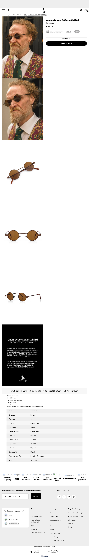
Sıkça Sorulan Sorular (57, 540)
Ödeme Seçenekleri (52, 391)
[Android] (53, 551)
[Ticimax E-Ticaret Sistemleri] (44, 556)
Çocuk (70, 523)
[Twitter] (64, 497)
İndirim (70, 527)
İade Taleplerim (55, 520)
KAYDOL (36, 496)
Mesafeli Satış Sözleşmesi (35, 521)
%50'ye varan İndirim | (44, 1)
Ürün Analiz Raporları (38, 533)
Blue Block (72, 520)
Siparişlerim (53, 516)
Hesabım (52, 513)
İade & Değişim (54, 533)
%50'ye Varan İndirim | (44, 5)
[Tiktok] (74, 497)
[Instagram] (69, 497)
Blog (32, 525)
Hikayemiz (34, 513)
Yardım (51, 530)
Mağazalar (34, 529)
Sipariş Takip (53, 537)
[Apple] (36, 551)
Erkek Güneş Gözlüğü (75, 516)
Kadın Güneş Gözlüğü (75, 513)
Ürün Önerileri (71, 391)
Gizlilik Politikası (36, 516)
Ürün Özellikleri (19, 391)
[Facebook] (59, 497)
